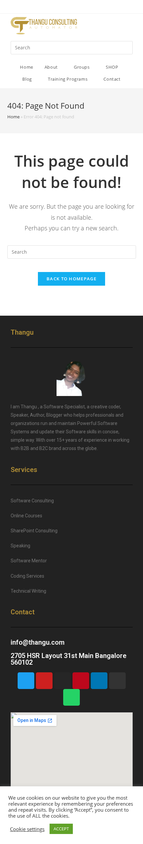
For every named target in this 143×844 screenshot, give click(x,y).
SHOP (112, 67)
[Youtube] (44, 680)
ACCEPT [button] (61, 829)
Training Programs (68, 79)
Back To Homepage (71, 279)
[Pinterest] (80, 680)
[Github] (117, 680)
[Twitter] (26, 680)
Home (26, 67)
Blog (27, 79)
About (52, 67)
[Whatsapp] (71, 697)
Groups (82, 67)
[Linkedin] (99, 680)
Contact (111, 79)
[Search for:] (72, 47)
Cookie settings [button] (27, 829)
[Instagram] (62, 680)
